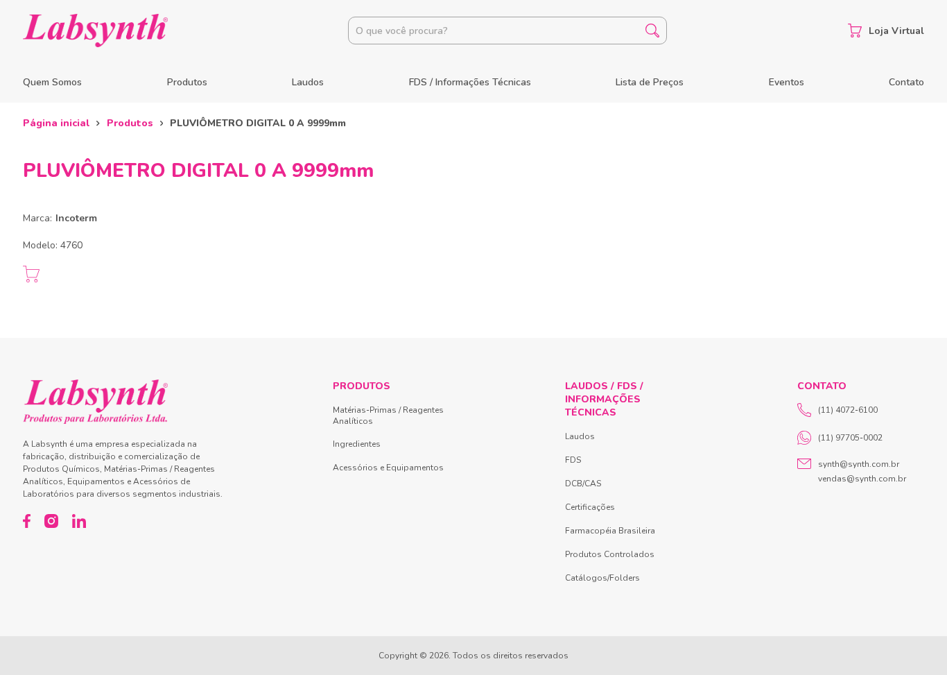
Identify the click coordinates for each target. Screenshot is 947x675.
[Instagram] (51, 521)
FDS (573, 459)
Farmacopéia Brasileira (610, 530)
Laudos (308, 82)
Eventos (786, 82)
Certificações (590, 507)
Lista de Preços (650, 82)
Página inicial (56, 123)
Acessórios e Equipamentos (388, 467)
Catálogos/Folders (602, 577)
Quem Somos (52, 82)
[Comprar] (31, 274)
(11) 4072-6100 (848, 410)
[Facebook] (27, 521)
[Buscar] (652, 30)
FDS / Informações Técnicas (470, 82)
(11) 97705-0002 (850, 437)
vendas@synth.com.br (862, 478)
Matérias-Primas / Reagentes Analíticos (388, 415)
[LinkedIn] (79, 521)
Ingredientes (357, 444)
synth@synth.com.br (858, 464)
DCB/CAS (583, 483)
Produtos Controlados (609, 554)
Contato (906, 82)
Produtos (187, 82)
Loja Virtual (896, 30)
